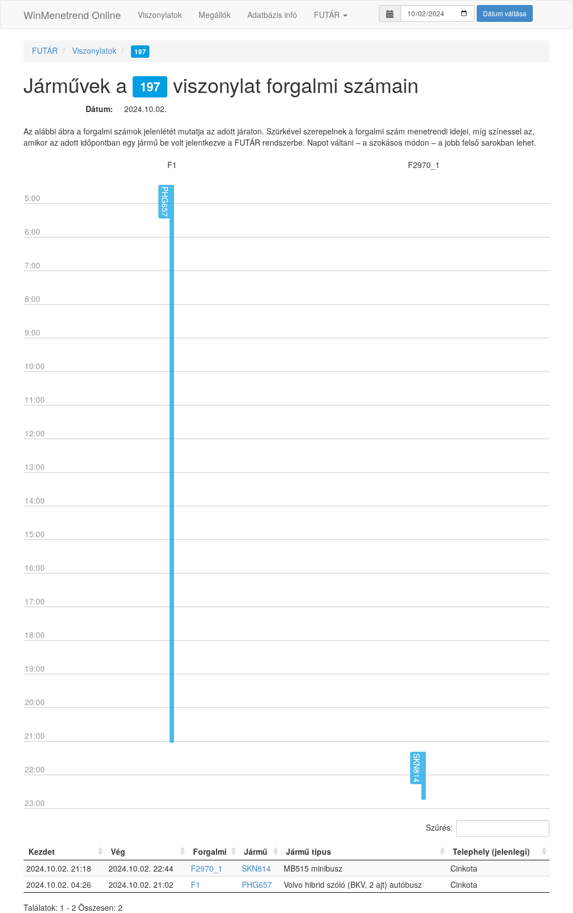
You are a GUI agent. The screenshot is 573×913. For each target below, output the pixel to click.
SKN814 (256, 868)
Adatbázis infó (272, 14)
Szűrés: (439, 826)
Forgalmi (210, 851)
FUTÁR (328, 14)
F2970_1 (207, 868)
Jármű (255, 851)
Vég (118, 851)
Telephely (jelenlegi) (491, 851)
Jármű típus (308, 851)
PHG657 (257, 884)
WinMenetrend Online (72, 14)
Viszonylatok (160, 14)
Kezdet (42, 851)
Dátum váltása (505, 13)
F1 (195, 884)
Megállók (215, 14)
